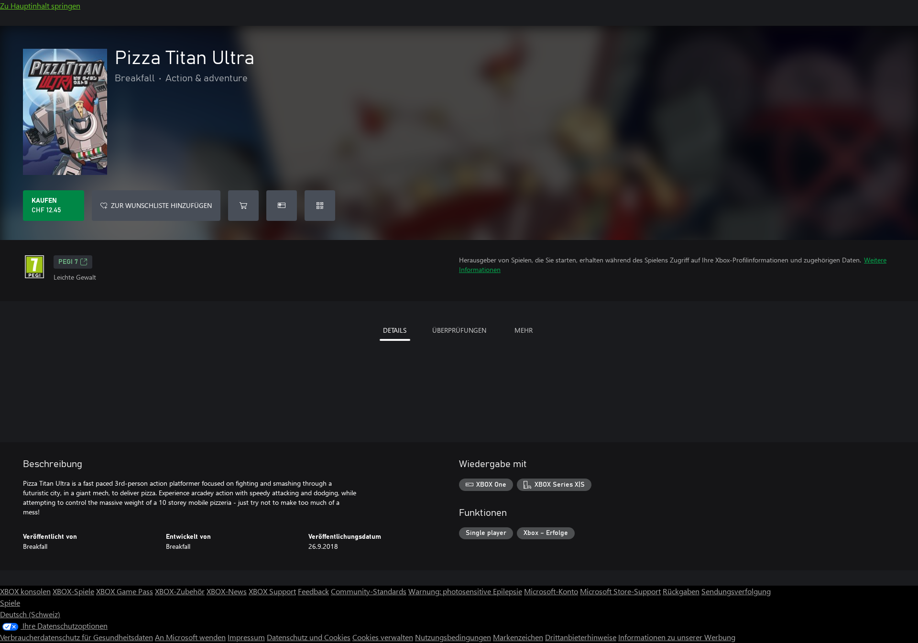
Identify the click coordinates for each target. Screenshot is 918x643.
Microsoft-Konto (551, 591)
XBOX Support (272, 591)
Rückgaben (681, 591)
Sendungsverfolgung (736, 591)
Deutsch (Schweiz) (30, 614)
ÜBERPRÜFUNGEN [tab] (459, 330)
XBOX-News (227, 591)
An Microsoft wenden (190, 637)
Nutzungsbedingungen (453, 637)
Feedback (313, 591)
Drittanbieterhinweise (580, 637)
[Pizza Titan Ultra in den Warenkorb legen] (243, 205)
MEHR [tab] (523, 330)
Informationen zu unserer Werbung (676, 637)
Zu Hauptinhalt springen (40, 5)
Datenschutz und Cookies (308, 637)
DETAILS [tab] (394, 330)
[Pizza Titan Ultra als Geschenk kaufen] (281, 205)
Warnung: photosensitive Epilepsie (465, 591)
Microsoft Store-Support (620, 591)
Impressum (246, 637)
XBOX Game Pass (124, 591)
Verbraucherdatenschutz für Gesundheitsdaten (76, 637)
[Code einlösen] (320, 205)
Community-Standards (368, 591)
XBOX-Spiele (73, 591)
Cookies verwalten (382, 637)
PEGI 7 (68, 262)
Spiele (10, 603)
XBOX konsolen (25, 591)
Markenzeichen (518, 637)
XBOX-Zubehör (180, 591)
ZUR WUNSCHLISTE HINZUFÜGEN (161, 205)
